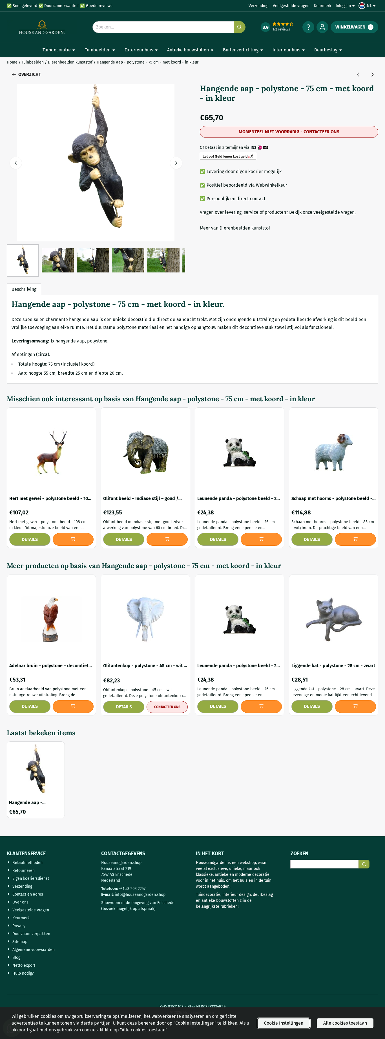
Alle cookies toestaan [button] (345, 1023)
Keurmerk (322, 5)
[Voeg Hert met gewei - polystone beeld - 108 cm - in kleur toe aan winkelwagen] (73, 539)
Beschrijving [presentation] (24, 289)
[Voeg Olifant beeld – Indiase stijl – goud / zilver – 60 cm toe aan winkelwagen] (167, 539)
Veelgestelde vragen (291, 5)
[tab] (24, 289)
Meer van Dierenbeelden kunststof (235, 228)
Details (30, 539)
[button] (367, 5)
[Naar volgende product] (372, 74)
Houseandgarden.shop (121, 862)
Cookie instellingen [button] (283, 1023)
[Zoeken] (364, 864)
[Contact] (308, 27)
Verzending (258, 5)
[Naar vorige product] (358, 74)
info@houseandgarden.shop (140, 894)
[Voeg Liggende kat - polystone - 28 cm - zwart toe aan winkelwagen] (355, 706)
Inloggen (343, 5)
